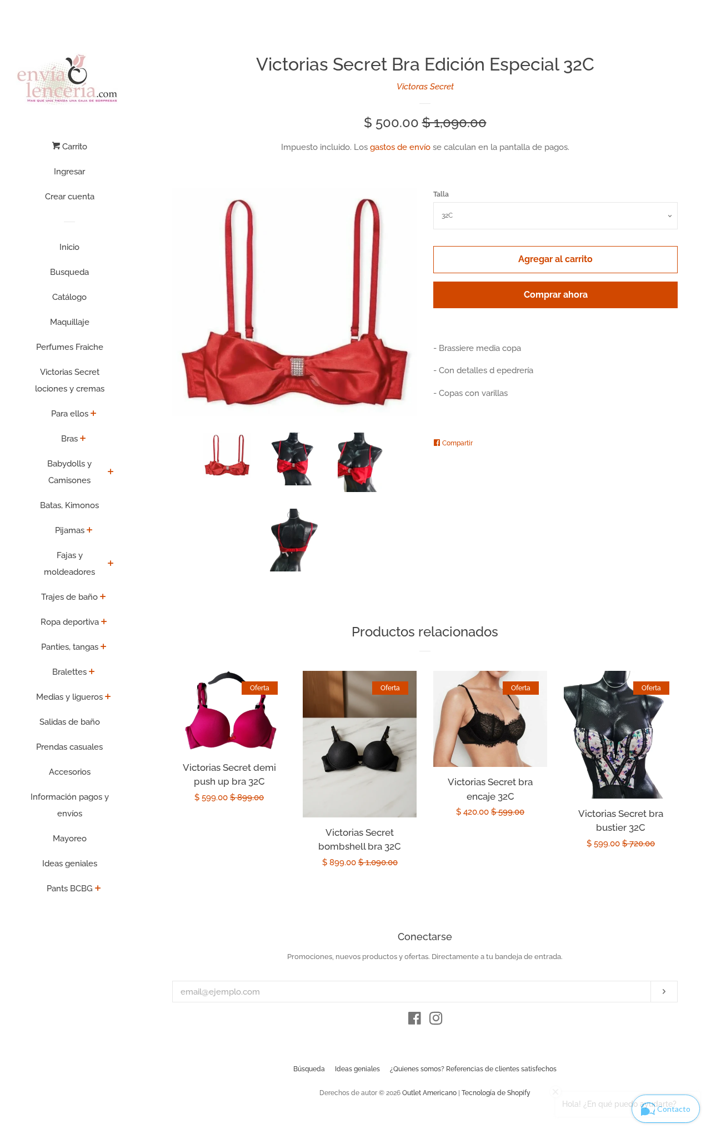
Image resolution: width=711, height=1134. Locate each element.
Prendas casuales (69, 747)
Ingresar (69, 172)
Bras (69, 439)
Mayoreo (70, 839)
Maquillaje (69, 322)
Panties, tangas (69, 647)
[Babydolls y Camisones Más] (111, 472)
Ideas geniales (69, 864)
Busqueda (69, 272)
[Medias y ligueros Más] (108, 697)
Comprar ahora (556, 294)
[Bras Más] (83, 439)
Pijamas (69, 530)
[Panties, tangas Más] (103, 647)
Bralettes (69, 672)
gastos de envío (400, 147)
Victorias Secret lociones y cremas (69, 380)
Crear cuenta (69, 197)
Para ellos (69, 414)
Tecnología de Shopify (496, 1093)
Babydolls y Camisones (69, 472)
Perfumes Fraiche (69, 347)
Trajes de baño (69, 597)
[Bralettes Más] (92, 672)
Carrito (73, 147)
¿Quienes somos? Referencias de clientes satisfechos (473, 1069)
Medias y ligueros (69, 697)
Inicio (69, 247)
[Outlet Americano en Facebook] (415, 1021)
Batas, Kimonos (69, 505)
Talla (441, 194)
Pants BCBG (70, 889)
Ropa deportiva (70, 622)
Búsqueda (309, 1069)
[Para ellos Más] (93, 414)
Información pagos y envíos (70, 805)
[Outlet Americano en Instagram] (436, 1021)
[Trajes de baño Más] (103, 597)
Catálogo (69, 297)
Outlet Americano (429, 1093)
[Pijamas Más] (89, 531)
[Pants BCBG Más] (98, 889)
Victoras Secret (425, 87)
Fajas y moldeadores (69, 563)
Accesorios (70, 772)
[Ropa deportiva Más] (104, 622)
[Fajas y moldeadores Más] (111, 564)
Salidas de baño (69, 722)
